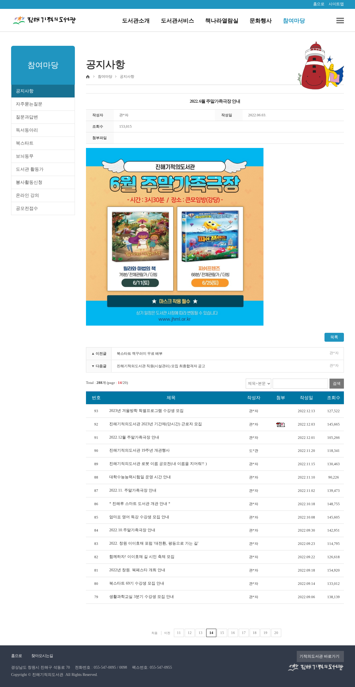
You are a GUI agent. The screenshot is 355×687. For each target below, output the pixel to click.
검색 (337, 383)
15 (222, 633)
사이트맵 (336, 4)
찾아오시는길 (42, 656)
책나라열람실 (222, 20)
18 (255, 633)
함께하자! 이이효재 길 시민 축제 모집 (141, 557)
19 (265, 633)
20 (276, 633)
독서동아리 (27, 130)
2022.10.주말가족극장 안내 (132, 530)
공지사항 (25, 91)
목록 (334, 337)
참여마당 (294, 20)
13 (200, 633)
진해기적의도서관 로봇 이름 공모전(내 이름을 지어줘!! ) (158, 464)
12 (190, 633)
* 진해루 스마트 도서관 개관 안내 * (139, 504)
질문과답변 (27, 117)
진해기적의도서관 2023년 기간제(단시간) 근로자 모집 (155, 424)
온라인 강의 (27, 195)
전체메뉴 (338, 20)
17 (244, 633)
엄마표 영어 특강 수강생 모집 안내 (139, 517)
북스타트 (25, 143)
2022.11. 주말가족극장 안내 (132, 490)
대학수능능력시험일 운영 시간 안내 (140, 477)
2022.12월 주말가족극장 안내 (134, 437)
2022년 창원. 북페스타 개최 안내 (137, 570)
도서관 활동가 (30, 169)
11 (179, 633)
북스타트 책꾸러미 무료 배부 (140, 353)
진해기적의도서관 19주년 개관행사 (139, 450)
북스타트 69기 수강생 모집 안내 (136, 583)
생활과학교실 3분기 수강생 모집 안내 (141, 597)
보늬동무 (25, 156)
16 (233, 633)
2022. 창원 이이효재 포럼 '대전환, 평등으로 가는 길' (154, 543)
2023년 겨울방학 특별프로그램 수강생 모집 (146, 411)
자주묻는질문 (29, 104)
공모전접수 (27, 208)
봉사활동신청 (29, 182)
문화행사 (261, 20)
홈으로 (318, 4)
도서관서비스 (177, 20)
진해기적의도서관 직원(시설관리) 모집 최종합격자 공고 (161, 366)
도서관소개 (136, 20)
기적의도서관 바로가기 (319, 656)
